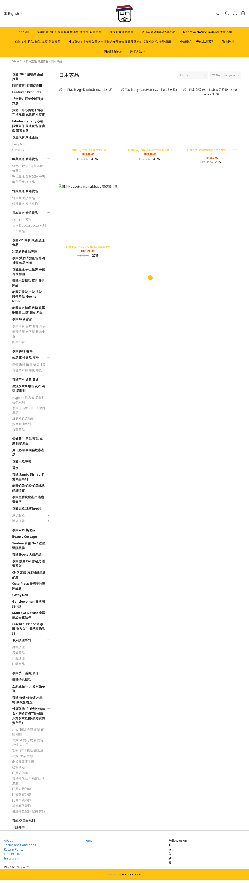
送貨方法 (136, 51)
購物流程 (228, 42)
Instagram (11, 858)
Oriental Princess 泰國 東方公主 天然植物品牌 (28, 628)
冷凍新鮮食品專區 (121, 32)
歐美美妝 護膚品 (23, 182)
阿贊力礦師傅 (21, 789)
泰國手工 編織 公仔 (25, 673)
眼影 (58, 561)
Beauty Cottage (24, 536)
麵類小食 (18, 342)
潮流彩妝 (18, 515)
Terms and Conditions (20, 845)
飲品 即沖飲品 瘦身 (25, 358)
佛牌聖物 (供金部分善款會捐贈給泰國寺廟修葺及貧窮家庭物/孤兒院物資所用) (120, 42)
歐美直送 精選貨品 (25, 159)
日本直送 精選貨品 (37, 61)
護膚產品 (18, 652)
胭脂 (58, 546)
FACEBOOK (12, 854)
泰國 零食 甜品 (22, 319)
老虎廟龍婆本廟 (23, 761)
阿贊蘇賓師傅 (21, 794)
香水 (15, 468)
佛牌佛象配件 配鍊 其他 (28, 811)
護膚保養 (18, 521)
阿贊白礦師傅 (21, 800)
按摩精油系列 (21, 424)
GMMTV (18, 150)
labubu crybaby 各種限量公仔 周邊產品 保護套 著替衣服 (28, 126)
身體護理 (18, 647)
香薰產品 (18, 429)
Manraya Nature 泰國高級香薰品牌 (207, 32)
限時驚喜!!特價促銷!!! (27, 85)
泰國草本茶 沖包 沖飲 (27, 370)
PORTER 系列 (21, 220)
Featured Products (26, 92)
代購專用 (18, 827)
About (8, 840)
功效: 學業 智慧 (22, 756)
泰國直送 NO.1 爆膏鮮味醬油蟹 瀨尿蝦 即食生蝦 (69, 32)
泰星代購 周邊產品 (25, 137)
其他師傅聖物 (21, 806)
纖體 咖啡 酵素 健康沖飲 (29, 365)
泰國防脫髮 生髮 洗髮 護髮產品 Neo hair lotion (27, 296)
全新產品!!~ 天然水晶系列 (197, 42)
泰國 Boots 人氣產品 (26, 554)
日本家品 (56, 61)
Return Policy (13, 849)
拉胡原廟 (18, 767)
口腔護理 (18, 658)
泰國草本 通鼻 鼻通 (25, 379)
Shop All (23, 32)
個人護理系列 (21, 640)
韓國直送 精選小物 (25, 203)
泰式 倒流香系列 (23, 820)
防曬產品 (18, 664)
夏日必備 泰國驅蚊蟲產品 (158, 32)
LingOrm (18, 144)
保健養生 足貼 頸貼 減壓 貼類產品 (38, 42)
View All (17, 61)
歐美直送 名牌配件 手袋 (28, 176)
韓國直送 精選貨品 (25, 191)
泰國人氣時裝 (21, 461)
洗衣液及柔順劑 (23, 418)
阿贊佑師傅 (20, 773)
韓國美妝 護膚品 (23, 198)
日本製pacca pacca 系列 (29, 225)
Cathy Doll (20, 595)
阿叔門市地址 (113, 51)
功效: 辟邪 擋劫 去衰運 (27, 750)
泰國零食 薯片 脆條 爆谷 (29, 326)
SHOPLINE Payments (131, 874)
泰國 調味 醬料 (22, 351)
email (90, 840)
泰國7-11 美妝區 (23, 530)
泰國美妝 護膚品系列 (26, 508)
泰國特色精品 (21, 679)
